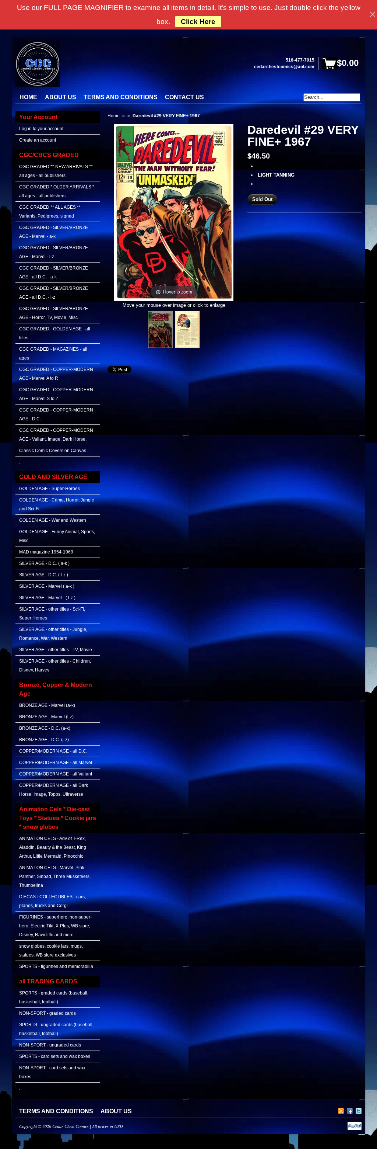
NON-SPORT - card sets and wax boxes (52, 1072)
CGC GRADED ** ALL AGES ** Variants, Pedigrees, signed (50, 212)
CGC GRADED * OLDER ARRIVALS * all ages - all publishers (56, 191)
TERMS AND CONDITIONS (56, 1111)
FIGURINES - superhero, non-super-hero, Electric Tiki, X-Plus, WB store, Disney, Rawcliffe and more (55, 925)
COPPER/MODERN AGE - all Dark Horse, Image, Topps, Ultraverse (53, 790)
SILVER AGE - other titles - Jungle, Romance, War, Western (53, 634)
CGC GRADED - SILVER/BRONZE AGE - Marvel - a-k (53, 232)
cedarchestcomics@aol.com (284, 66)
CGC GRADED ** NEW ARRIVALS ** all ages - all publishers (56, 171)
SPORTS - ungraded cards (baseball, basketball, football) (56, 1029)
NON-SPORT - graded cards (47, 1013)
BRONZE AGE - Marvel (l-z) (46, 716)
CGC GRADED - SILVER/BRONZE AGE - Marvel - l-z (53, 252)
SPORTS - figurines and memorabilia (56, 966)
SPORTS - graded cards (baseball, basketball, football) (53, 997)
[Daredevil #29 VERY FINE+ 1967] (160, 329)
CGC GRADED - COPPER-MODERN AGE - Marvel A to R (56, 374)
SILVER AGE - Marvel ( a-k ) (46, 586)
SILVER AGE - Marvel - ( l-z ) (47, 597)
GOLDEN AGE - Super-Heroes (49, 488)
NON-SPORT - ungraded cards (50, 1045)
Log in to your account (41, 128)
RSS (341, 1110)
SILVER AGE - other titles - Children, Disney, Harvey (55, 666)
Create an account (37, 140)
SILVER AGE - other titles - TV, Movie (55, 649)
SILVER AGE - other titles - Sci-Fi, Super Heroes (52, 614)
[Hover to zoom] (173, 212)
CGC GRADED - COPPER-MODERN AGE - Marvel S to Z (56, 394)
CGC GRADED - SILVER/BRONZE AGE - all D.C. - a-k (53, 272)
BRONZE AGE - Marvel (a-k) (47, 705)
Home (114, 115)
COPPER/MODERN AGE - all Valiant (55, 774)
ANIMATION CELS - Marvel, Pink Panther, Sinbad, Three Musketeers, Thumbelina (55, 876)
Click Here (198, 21)
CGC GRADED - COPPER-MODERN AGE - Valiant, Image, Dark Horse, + (56, 435)
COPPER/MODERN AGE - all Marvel (55, 762)
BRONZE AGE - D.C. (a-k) (44, 728)
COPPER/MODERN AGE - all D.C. (53, 751)
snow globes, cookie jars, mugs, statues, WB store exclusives (51, 951)
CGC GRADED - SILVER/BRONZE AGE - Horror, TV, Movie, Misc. (53, 313)
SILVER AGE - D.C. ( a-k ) (44, 563)
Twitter (359, 1110)
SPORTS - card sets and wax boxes (54, 1056)
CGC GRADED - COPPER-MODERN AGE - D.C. (56, 414)
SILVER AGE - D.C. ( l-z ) (43, 574)
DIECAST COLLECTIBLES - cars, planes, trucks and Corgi (52, 901)
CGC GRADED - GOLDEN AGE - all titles (54, 333)
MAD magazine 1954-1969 (46, 552)
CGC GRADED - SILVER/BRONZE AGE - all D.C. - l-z (53, 293)
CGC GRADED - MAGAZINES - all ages (53, 354)
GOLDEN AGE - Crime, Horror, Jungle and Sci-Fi (56, 504)
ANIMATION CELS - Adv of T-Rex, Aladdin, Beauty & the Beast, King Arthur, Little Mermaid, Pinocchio (52, 847)
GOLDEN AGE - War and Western (52, 520)
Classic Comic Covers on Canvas (52, 450)
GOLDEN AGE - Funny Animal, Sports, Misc (57, 536)
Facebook (350, 1110)
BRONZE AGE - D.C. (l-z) (44, 739)
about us (116, 1111)
